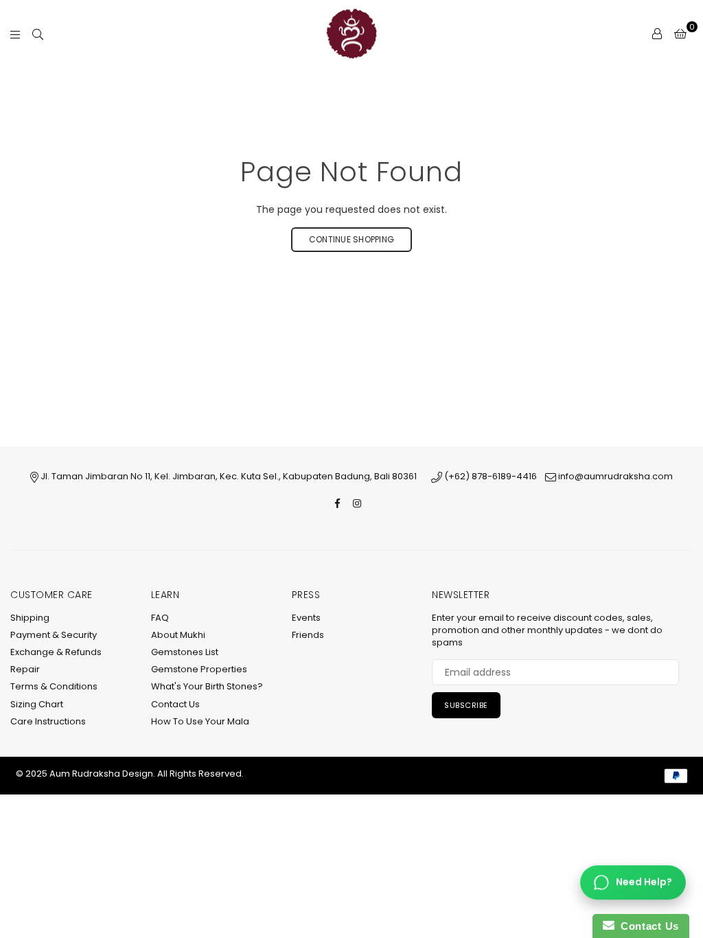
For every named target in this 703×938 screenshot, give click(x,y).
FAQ (160, 617)
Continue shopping (351, 239)
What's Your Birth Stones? (207, 686)
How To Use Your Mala (200, 721)
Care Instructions (48, 721)
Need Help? (644, 882)
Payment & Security (53, 634)
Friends (308, 634)
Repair (25, 669)
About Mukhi (178, 634)
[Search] (37, 33)
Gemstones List (184, 652)
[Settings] (657, 33)
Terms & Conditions (53, 686)
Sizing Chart (36, 704)
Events (306, 617)
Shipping (29, 617)
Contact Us (175, 704)
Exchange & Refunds (56, 652)
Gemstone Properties (199, 669)
